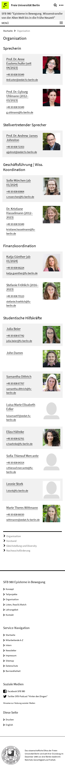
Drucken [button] (10, 719)
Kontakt (10, 614)
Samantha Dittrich (18, 376)
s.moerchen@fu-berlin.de (20, 196)
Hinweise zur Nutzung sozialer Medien (19, 703)
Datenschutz (12, 665)
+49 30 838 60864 (15, 191)
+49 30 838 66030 (15, 514)
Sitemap (10, 660)
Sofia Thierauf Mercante (22, 456)
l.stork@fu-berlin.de (17, 490)
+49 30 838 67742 (15, 335)
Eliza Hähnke (15, 432)
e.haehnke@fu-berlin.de (19, 444)
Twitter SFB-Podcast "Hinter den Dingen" (27, 696)
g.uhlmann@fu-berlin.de (19, 112)
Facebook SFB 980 (16, 691)
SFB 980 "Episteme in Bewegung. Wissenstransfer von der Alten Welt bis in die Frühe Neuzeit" (32, 15)
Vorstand (11, 541)
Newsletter (11, 650)
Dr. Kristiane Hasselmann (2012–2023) (19, 213)
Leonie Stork (14, 484)
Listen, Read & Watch (16, 604)
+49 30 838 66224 (15, 267)
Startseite (8, 30)
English (9, 724)
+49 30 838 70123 (15, 296)
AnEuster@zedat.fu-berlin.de (22, 79)
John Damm (14, 353)
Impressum (11, 655)
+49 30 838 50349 (15, 74)
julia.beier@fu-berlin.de (19, 341)
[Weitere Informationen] (51, 64)
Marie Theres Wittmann (22, 507)
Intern (9, 645)
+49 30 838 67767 (15, 383)
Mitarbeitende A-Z (14, 640)
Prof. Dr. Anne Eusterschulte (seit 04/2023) (18, 63)
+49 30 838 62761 (15, 438)
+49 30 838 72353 (15, 147)
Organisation (13, 536)
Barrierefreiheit (13, 670)
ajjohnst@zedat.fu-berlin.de (21, 152)
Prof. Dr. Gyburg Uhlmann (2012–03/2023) (17, 96)
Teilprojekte (11, 594)
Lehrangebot (12, 609)
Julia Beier (13, 329)
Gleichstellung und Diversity (21, 546)
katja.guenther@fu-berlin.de (22, 273)
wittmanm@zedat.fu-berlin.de (23, 519)
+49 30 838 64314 (15, 462)
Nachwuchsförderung (18, 550)
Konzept (10, 589)
